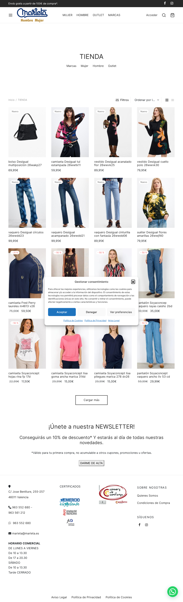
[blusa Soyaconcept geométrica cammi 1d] (113, 273)
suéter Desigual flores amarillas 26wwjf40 (152, 233)
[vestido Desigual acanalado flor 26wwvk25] (113, 132)
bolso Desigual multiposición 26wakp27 (25, 163)
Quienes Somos (147, 495)
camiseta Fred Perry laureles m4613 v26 (22, 304)
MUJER (67, 15)
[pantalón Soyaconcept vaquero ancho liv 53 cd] (156, 344)
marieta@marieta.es (25, 533)
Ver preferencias (121, 312)
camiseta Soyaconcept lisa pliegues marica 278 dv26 (112, 374)
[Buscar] (164, 15)
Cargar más (91, 400)
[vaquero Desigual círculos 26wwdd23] (27, 203)
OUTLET (98, 15)
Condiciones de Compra (153, 502)
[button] (133, 281)
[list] (173, 100)
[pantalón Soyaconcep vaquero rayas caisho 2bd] (156, 273)
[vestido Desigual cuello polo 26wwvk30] (156, 132)
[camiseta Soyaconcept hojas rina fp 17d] (27, 344)
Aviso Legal (114, 320)
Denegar (91, 312)
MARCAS (114, 15)
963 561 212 (16, 512)
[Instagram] (172, 3)
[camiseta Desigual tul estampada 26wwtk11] (70, 132)
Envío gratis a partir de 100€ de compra (32, 3)
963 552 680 (21, 507)
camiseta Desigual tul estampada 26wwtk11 (66, 163)
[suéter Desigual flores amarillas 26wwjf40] (156, 203)
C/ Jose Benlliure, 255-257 (26, 491)
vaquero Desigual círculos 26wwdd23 (25, 233)
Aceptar (62, 312)
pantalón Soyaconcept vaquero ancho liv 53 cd (153, 374)
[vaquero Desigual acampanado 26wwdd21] (70, 203)
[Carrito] (172, 15)
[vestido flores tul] (70, 273)
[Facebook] (164, 3)
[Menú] (10, 15)
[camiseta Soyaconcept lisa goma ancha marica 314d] (70, 344)
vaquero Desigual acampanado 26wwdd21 (68, 233)
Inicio (11, 99)
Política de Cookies (73, 320)
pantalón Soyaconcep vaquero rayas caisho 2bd (154, 304)
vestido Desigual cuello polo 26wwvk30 (153, 163)
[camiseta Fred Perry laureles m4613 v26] (27, 273)
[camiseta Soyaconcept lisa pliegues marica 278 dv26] (113, 344)
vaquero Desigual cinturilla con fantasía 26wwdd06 (112, 233)
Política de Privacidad (95, 320)
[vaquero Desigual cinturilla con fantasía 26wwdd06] (113, 203)
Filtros (124, 100)
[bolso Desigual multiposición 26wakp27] (27, 132)
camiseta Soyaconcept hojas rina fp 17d (23, 374)
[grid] (167, 100)
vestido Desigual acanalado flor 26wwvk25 (113, 163)
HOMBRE (82, 15)
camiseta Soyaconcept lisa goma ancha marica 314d (69, 374)
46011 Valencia (18, 497)
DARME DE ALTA (91, 463)
